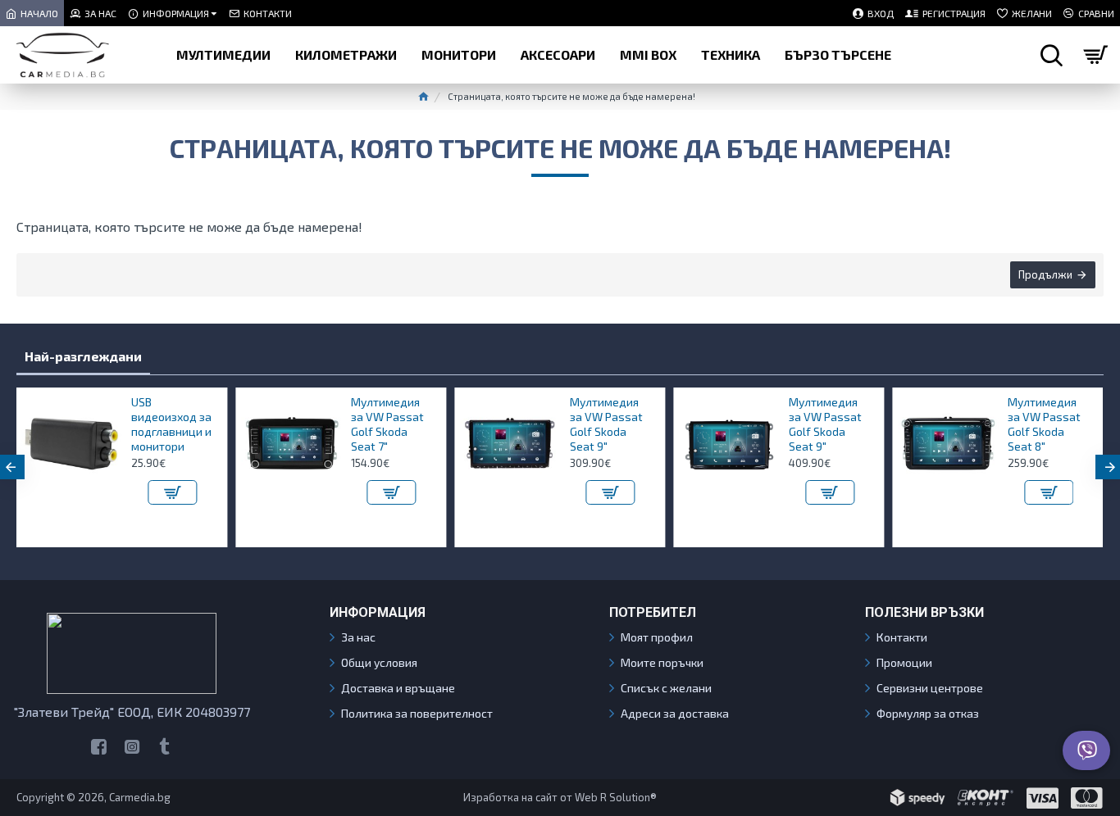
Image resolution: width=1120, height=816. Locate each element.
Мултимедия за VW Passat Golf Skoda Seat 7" (387, 424)
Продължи (1045, 274)
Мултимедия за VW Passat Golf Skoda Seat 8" (1044, 424)
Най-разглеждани (83, 356)
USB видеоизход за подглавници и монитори (171, 424)
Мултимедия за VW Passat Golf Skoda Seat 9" (606, 424)
